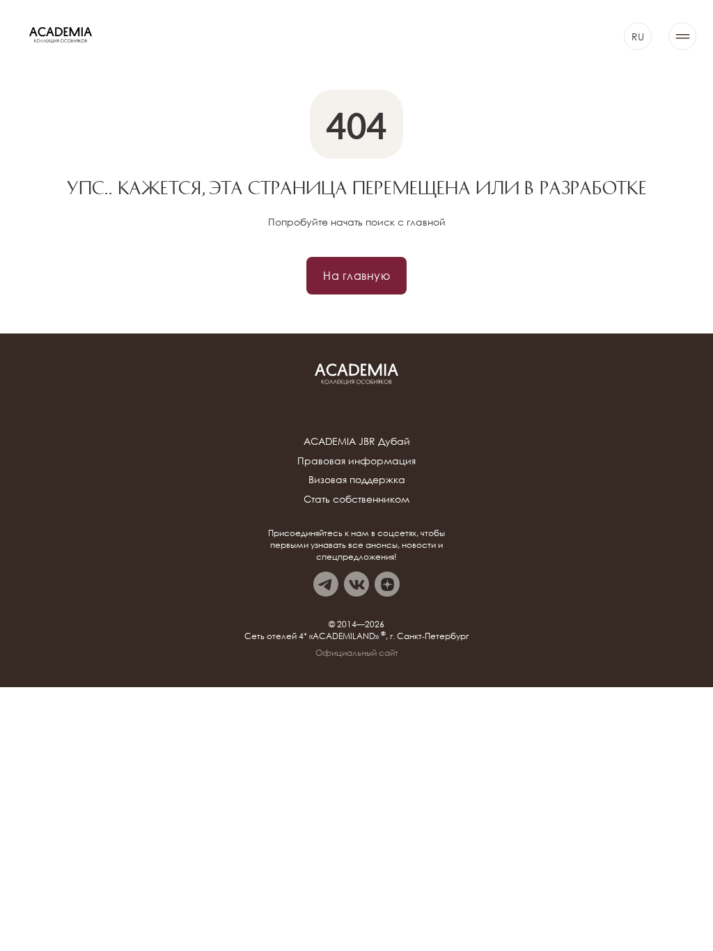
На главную (356, 275)
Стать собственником (356, 498)
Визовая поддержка (356, 479)
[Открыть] (682, 36)
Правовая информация (356, 460)
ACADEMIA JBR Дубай (357, 441)
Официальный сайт (356, 653)
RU (638, 36)
